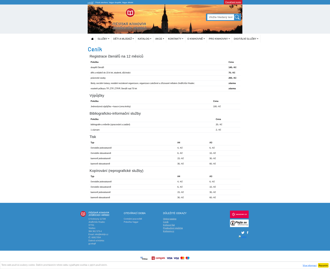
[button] (237, 17)
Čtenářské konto (233, 2)
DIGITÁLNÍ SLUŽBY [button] (245, 38)
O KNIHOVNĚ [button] (195, 38)
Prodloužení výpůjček (173, 228)
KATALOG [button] (143, 38)
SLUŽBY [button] (102, 38)
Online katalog (169, 219)
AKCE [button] (158, 38)
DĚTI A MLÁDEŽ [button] (122, 38)
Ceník (165, 222)
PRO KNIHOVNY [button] (218, 38)
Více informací (310, 265)
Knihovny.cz (168, 231)
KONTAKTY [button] (175, 38)
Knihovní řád (169, 225)
